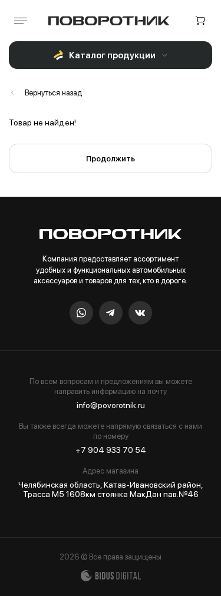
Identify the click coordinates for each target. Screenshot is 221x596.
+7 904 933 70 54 (110, 450)
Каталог (45, 92)
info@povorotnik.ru (111, 405)
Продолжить (110, 158)
